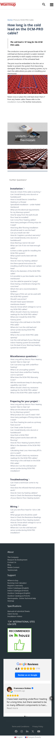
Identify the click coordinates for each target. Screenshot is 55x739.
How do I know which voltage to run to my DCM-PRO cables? (25, 308)
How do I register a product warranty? (25, 235)
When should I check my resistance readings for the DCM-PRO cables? (24, 313)
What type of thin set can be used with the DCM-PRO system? (25, 295)
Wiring (14, 506)
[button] (44, 4)
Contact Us (11, 562)
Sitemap (10, 601)
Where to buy (12, 580)
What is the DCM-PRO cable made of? (25, 392)
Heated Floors (27, 164)
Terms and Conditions (20, 726)
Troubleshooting (19, 479)
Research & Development (17, 560)
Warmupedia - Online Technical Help (21, 598)
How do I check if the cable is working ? (25, 192)
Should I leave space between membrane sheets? (22, 302)
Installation (16, 188)
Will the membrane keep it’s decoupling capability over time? (26, 383)
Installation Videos (14, 616)
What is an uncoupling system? (22, 369)
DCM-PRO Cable (27, 20)
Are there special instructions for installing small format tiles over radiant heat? (26, 266)
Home (10, 20)
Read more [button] (12, 708)
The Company (13, 557)
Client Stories (12, 614)
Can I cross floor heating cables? (23, 220)
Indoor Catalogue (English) (18, 588)
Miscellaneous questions (23, 356)
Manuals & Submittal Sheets (18, 611)
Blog (9, 565)
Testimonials (12, 570)
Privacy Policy (37, 726)
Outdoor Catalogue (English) (18, 593)
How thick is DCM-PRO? (19, 435)
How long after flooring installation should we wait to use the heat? (24, 228)
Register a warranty (15, 585)
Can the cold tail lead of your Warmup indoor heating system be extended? (25, 341)
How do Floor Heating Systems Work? (25, 442)
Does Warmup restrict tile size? (22, 243)
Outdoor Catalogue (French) (18, 596)
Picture (16, 20)
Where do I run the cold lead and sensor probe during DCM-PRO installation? (23, 329)
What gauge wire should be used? (23, 515)
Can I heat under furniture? (21, 427)
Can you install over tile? (20, 232)
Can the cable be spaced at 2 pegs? (24, 281)
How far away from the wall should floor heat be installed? (24, 216)
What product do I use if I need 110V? (25, 414)
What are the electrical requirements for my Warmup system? (24, 211)
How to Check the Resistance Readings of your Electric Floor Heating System (25, 496)
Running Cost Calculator (17, 583)
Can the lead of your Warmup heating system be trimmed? (25, 346)
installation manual (15, 102)
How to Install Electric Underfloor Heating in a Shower (23, 200)
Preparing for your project (24, 401)
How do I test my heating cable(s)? (24, 261)
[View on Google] (9, 689)
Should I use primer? (18, 299)
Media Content (13, 567)
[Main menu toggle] (51, 4)
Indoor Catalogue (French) (17, 590)
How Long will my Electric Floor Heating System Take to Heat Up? (26, 360)
